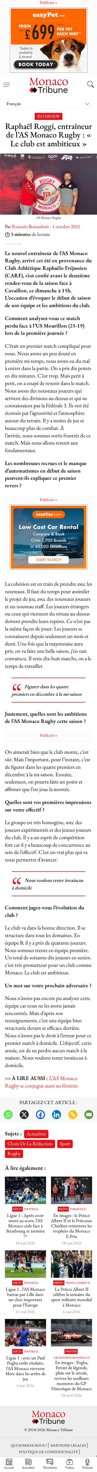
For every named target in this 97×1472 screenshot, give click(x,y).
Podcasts (87, 1467)
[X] (24, 1114)
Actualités (36, 1133)
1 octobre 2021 (66, 226)
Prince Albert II (78, 1283)
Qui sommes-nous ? (29, 1445)
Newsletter (50, 1467)
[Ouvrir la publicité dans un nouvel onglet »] (48, 40)
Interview (48, 116)
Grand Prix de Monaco (71, 1357)
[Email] (88, 1114)
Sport (65, 1143)
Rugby (14, 1153)
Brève (63, 1209)
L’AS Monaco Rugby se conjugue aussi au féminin (41, 1082)
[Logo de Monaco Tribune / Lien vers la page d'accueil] (48, 84)
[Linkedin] (56, 1114)
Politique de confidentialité (48, 1451)
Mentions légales (68, 1445)
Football (31, 1209)
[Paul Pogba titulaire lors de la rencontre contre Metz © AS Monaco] (25, 1332)
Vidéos (69, 1467)
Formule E (78, 1209)
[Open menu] (6, 81)
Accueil (9, 1467)
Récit (17, 1209)
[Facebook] (40, 1114)
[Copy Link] (72, 1114)
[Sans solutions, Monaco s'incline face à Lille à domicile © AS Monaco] (25, 1264)
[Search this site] (90, 84)
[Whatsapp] (8, 1114)
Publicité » (48, 499)
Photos (71, 1351)
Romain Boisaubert (30, 226)
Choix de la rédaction (30, 1143)
